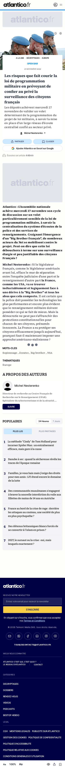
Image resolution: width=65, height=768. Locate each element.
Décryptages (33, 58)
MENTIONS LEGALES (20, 731)
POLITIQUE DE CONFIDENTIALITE (44, 737)
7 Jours (56, 421)
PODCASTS (9, 709)
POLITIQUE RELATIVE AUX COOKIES (20, 750)
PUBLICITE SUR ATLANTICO (46, 731)
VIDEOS (7, 702)
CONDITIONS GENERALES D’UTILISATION (23, 756)
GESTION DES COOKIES (15, 737)
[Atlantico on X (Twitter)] (18, 636)
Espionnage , (11, 353)
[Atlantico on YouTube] (55, 636)
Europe (45, 58)
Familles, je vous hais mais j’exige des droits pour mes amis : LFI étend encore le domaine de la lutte (34, 477)
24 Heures (43, 421)
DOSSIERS (8, 690)
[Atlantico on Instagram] (46, 636)
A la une (20, 58)
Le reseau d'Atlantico (14, 664)
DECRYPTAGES (10, 684)
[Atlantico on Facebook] (28, 636)
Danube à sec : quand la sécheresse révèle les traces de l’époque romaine (34, 461)
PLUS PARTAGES (47, 431)
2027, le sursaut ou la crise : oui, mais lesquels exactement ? (29, 542)
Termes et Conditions (34, 620)
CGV (5, 731)
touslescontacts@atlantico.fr (32, 645)
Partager (19, 141)
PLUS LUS (18, 431)
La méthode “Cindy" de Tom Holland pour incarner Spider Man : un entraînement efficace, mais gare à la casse (32, 445)
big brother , (39, 353)
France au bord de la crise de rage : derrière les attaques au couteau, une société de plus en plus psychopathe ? (34, 512)
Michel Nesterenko (33, 133)
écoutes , (25, 353)
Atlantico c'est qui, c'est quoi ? (19, 662)
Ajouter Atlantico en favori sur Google (35, 148)
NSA (49, 353)
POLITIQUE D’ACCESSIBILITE (17, 743)
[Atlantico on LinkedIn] (37, 636)
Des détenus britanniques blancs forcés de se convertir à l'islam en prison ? (33, 528)
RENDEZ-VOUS (10, 696)
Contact (38, 664)
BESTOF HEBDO (11, 715)
